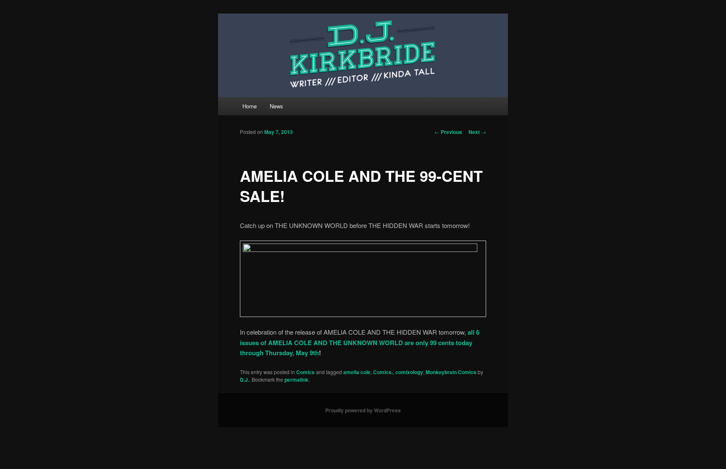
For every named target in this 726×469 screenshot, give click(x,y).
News (276, 106)
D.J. (244, 379)
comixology (409, 372)
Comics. (383, 372)
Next (477, 132)
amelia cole (357, 372)
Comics (305, 372)
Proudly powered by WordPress (363, 410)
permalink (296, 379)
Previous (448, 132)
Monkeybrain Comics (451, 372)
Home (249, 106)
